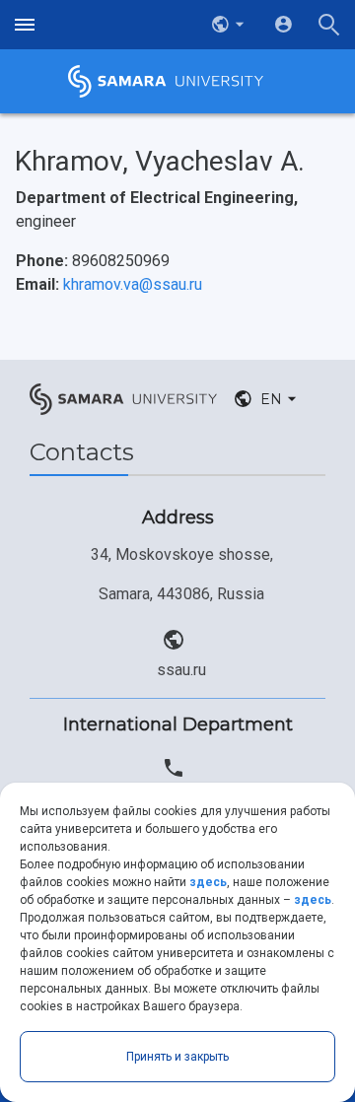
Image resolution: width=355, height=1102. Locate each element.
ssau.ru (181, 669)
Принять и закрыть (177, 1057)
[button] (229, 24)
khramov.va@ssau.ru (132, 284)
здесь (208, 882)
